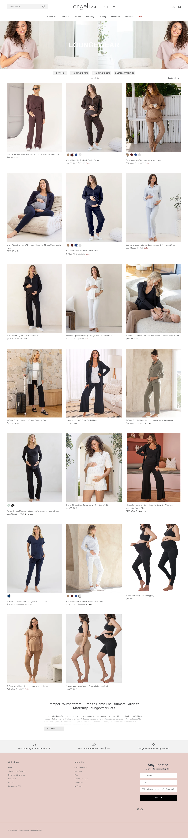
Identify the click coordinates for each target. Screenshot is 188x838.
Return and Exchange (16, 775)
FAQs (10, 767)
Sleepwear (115, 17)
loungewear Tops (79, 73)
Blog (76, 775)
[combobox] (27, 6)
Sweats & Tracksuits (124, 73)
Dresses (77, 17)
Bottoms (60, 73)
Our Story (78, 771)
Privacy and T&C (14, 786)
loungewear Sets (101, 73)
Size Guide (12, 779)
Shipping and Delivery (17, 771)
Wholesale (78, 782)
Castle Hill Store (80, 767)
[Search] (43, 6)
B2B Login (78, 786)
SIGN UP (158, 798)
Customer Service (81, 779)
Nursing (103, 17)
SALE (140, 17)
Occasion (129, 17)
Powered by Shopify (36, 830)
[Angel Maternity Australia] (94, 6)
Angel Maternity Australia (21, 830)
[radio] (68, 155)
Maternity (90, 17)
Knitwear (65, 17)
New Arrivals (51, 17)
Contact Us (12, 782)
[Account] (173, 6)
